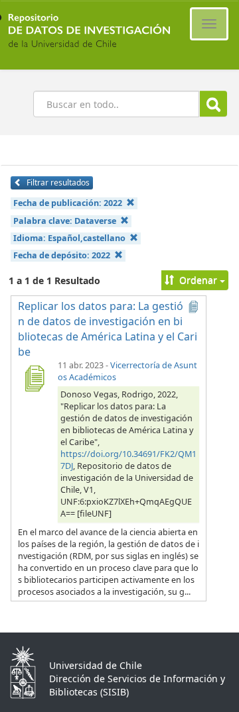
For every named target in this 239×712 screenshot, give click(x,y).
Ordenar (198, 280)
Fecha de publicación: (67, 203)
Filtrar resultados (57, 182)
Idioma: (69, 238)
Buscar (213, 104)
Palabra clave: (64, 221)
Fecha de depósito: (61, 255)
